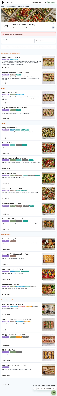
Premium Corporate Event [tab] (19, 47)
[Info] (53, 27)
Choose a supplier (11, 6)
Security (53, 385)
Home (2, 6)
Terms (43, 385)
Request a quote (36, 2)
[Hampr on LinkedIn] (6, 385)
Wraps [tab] (50, 47)
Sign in (44, 2)
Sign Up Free (51, 2)
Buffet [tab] (7, 47)
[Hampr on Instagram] (3, 385)
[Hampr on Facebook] (9, 385)
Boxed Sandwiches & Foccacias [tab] (37, 47)
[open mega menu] (11, 2)
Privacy (48, 385)
